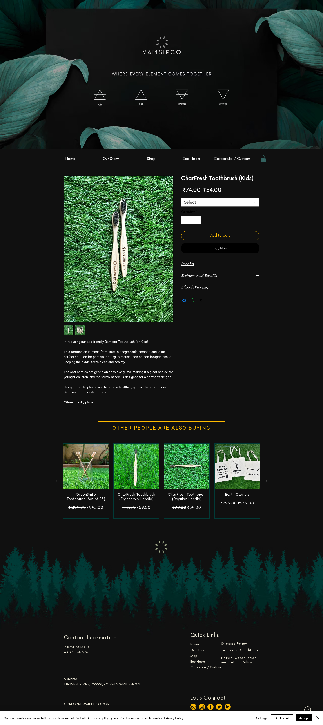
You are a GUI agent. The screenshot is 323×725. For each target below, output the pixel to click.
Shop (193, 656)
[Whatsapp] (193, 707)
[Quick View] (86, 466)
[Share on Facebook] (184, 300)
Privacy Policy (173, 718)
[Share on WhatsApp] (192, 300)
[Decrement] (185, 220)
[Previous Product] (56, 481)
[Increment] (198, 220)
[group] (161, 481)
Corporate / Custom (205, 667)
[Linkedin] (228, 707)
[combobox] (220, 202)
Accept (304, 718)
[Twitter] (219, 707)
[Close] (317, 717)
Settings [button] (261, 718)
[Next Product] (266, 481)
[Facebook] (210, 707)
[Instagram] (202, 707)
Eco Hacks (197, 662)
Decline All (282, 718)
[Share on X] (200, 300)
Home (194, 644)
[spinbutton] (191, 220)
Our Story (197, 650)
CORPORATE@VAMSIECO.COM (86, 704)
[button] (263, 158)
